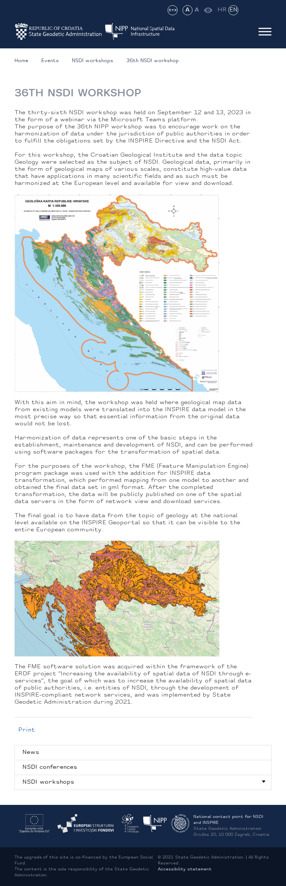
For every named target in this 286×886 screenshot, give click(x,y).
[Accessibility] (208, 10)
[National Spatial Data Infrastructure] (144, 32)
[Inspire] (180, 824)
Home (21, 60)
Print (26, 730)
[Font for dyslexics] (172, 10)
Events (50, 60)
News (30, 752)
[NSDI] (155, 824)
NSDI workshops (92, 60)
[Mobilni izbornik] (264, 31)
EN (233, 10)
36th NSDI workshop (152, 60)
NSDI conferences (49, 767)
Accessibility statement (185, 869)
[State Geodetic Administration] (59, 32)
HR (222, 10)
